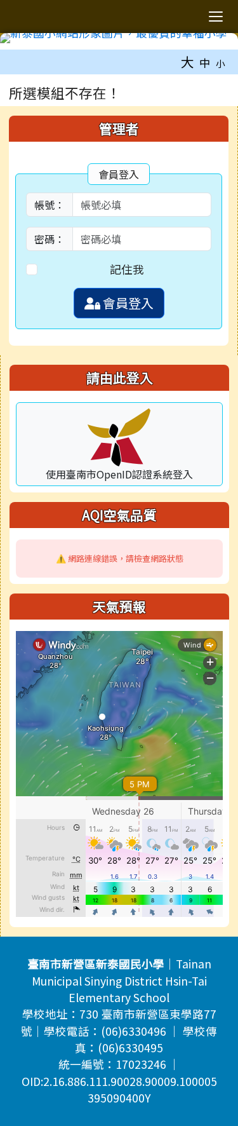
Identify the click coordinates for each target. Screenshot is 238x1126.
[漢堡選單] (216, 16)
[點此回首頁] (119, 38)
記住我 (127, 269)
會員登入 (127, 303)
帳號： (49, 204)
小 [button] (220, 63)
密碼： (49, 239)
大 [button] (187, 61)
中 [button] (205, 63)
